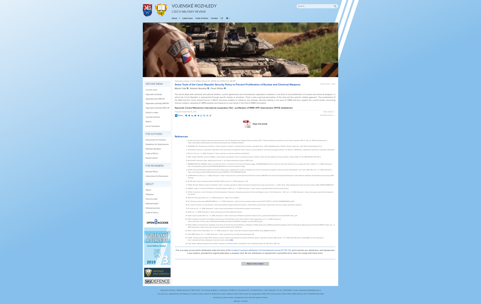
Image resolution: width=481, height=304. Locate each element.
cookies (244, 301)
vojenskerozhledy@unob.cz (310, 290)
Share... (181, 115)
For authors (154, 134)
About (174, 18)
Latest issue (187, 18)
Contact (214, 18)
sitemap (236, 301)
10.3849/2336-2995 (316, 294)
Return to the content (255, 264)
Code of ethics (201, 18)
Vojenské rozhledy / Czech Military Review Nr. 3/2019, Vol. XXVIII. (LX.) (202, 81)
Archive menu (154, 84)
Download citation (326, 115)
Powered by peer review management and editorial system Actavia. (240, 297)
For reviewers (155, 165)
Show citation (328, 112)
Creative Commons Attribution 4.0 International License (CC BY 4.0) (261, 250)
